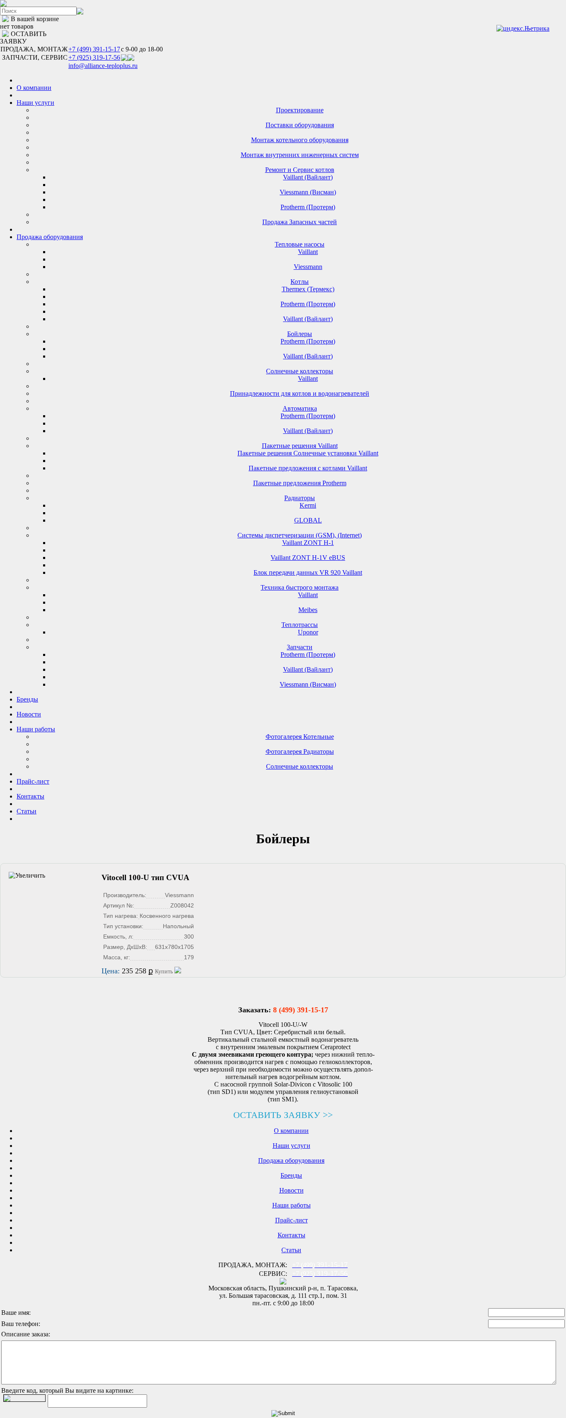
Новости (29, 714)
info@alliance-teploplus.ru (103, 65)
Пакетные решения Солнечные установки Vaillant (307, 453)
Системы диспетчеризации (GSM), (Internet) (299, 535)
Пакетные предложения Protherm (299, 482)
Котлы (299, 281)
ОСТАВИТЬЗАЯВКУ (23, 37)
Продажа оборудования (50, 236)
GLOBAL (308, 520)
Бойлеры (299, 333)
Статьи (26, 811)
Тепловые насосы (299, 244)
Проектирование (300, 110)
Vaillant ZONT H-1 (308, 542)
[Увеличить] (27, 875)
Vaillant (308, 251)
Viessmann (308, 266)
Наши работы (36, 729)
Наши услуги (35, 102)
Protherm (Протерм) (308, 207)
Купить (164, 971)
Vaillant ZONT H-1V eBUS (308, 557)
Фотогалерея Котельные (300, 736)
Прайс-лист (33, 781)
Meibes (307, 609)
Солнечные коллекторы (299, 371)
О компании (34, 87)
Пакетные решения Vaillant (300, 445)
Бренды (27, 699)
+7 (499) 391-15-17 (94, 49)
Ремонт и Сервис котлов (299, 169)
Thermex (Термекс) (308, 289)
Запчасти (299, 647)
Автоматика (300, 408)
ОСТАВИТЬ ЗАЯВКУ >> (283, 1115)
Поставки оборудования (300, 124)
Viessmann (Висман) (308, 192)
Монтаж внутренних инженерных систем (300, 154)
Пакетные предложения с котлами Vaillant (308, 468)
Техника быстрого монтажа (300, 587)
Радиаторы (299, 497)
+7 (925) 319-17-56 (94, 57)
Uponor (308, 632)
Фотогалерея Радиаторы (300, 751)
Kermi (308, 505)
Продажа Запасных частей (299, 221)
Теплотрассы (299, 624)
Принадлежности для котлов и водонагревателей (299, 393)
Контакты (30, 796)
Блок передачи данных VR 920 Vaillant (308, 572)
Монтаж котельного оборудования (299, 139)
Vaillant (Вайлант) (308, 177)
